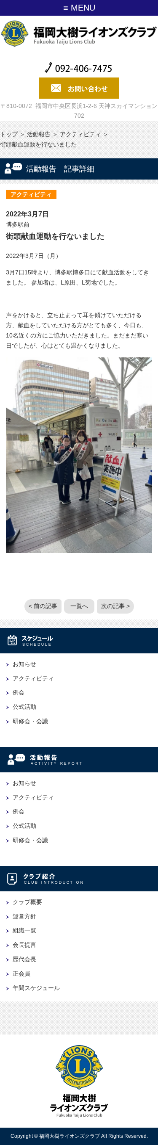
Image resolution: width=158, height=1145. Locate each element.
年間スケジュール (36, 988)
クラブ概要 (27, 902)
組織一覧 (24, 930)
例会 (18, 692)
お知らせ (24, 664)
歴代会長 (24, 959)
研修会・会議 (30, 721)
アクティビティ (80, 134)
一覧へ (79, 606)
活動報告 (39, 134)
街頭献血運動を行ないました (55, 236)
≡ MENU (79, 7)
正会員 (21, 973)
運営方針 (24, 916)
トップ (9, 134)
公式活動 (24, 706)
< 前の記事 (43, 606)
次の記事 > (115, 606)
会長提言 (24, 944)
